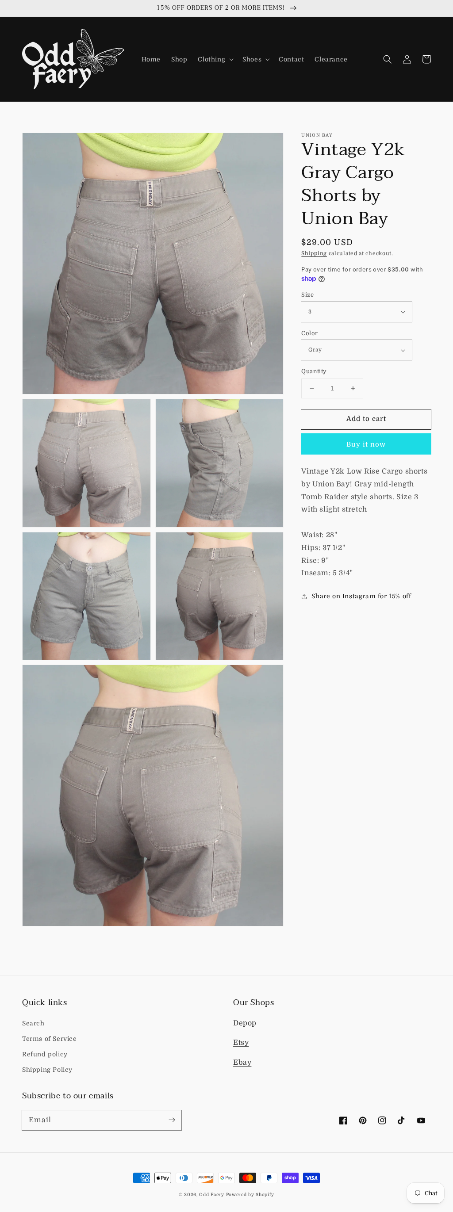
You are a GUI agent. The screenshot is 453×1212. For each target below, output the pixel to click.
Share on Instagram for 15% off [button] (361, 596)
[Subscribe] (171, 1120)
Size (307, 294)
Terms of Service (49, 1038)
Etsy (241, 1043)
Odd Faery (211, 1194)
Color (309, 333)
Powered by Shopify (250, 1194)
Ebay (242, 1063)
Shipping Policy (47, 1069)
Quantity (313, 371)
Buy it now (366, 444)
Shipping (314, 253)
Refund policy (45, 1054)
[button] (214, 59)
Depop (245, 1023)
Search (33, 1023)
